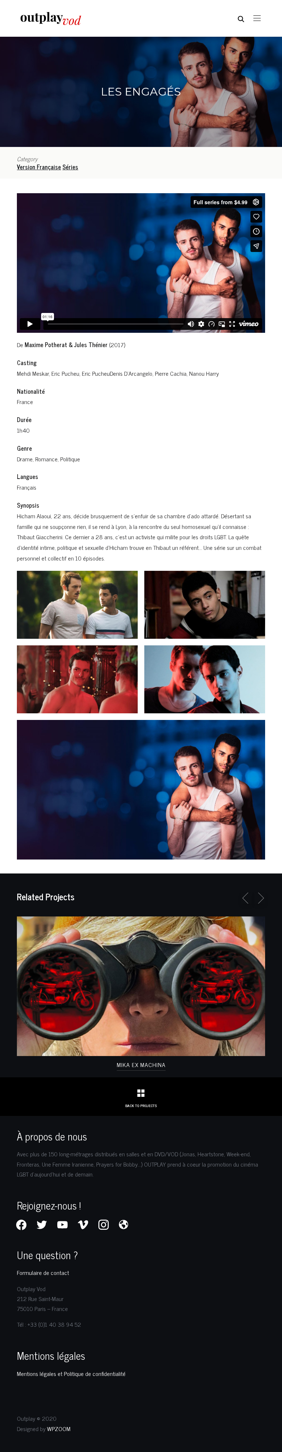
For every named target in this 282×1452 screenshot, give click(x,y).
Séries (70, 167)
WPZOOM (58, 1428)
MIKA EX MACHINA (141, 1064)
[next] (259, 898)
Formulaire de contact (43, 1272)
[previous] (246, 898)
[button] (257, 18)
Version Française (39, 167)
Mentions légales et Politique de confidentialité (71, 1373)
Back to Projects (141, 1105)
